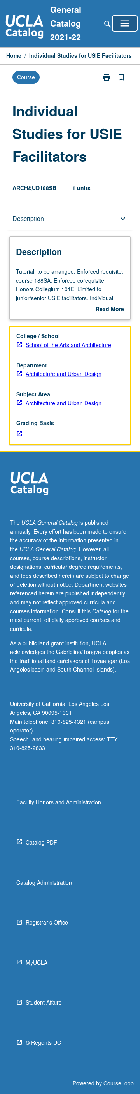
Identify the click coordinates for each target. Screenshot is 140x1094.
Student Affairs (43, 1002)
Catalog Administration (44, 882)
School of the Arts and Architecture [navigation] (68, 345)
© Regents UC (43, 1042)
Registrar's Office (47, 922)
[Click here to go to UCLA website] (29, 484)
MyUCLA (36, 962)
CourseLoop (118, 1083)
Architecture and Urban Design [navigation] (64, 374)
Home (13, 55)
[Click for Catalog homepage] (24, 27)
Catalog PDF (41, 842)
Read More (110, 309)
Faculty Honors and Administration (58, 802)
